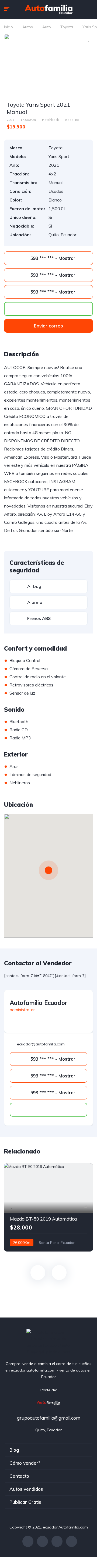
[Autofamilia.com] (48, 1403)
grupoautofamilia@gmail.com (48, 1418)
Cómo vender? (24, 1463)
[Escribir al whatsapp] (48, 309)
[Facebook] (27, 1541)
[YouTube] (71, 1541)
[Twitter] (42, 1541)
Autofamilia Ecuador (38, 1003)
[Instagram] (57, 1541)
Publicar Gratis (25, 1502)
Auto (46, 26)
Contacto (19, 1476)
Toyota (66, 26)
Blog (14, 1450)
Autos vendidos (26, 1489)
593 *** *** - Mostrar (52, 258)
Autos (27, 26)
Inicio (8, 26)
